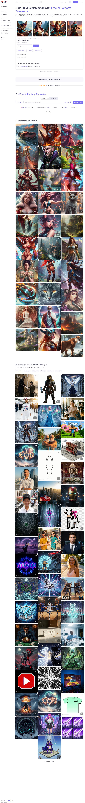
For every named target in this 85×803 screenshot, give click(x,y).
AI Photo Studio (6, 33)
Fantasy (18, 42)
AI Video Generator (7, 25)
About (5, 800)
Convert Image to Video (7, 28)
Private (74, 107)
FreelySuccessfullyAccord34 (33, 38)
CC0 (25, 57)
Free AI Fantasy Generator (32, 94)
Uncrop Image (5, 30)
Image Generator (6, 20)
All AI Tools (5, 6)
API (3, 39)
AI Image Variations (7, 22)
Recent (27, 370)
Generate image (45, 98)
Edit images (5, 14)
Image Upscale (24, 66)
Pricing (61, 1)
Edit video (5, 11)
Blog (2, 800)
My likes (20, 370)
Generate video (54, 98)
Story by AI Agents (42, 107)
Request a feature (4, 802)
